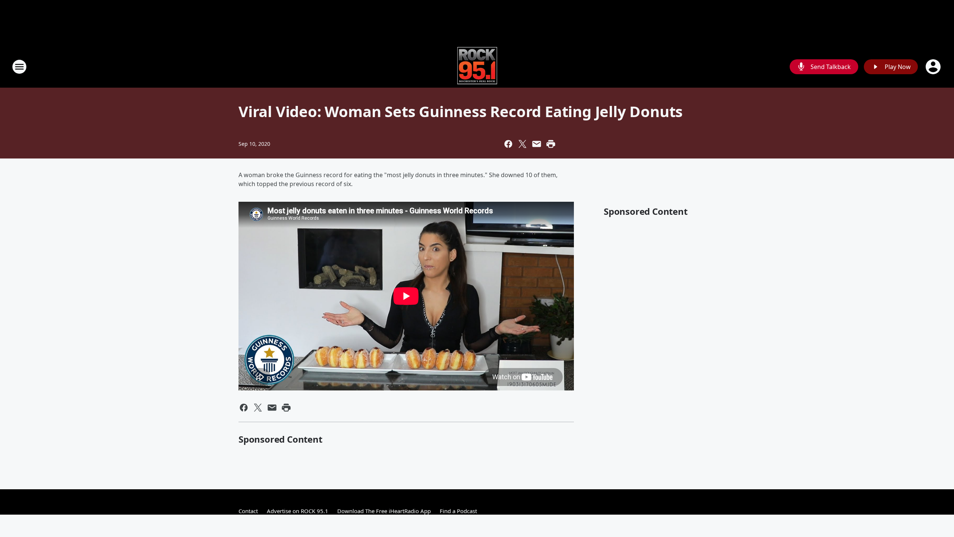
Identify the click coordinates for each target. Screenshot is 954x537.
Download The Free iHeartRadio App (384, 511)
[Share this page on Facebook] (508, 144)
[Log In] (934, 66)
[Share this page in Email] (536, 144)
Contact (248, 511)
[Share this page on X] (522, 144)
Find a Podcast (458, 511)
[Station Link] (477, 66)
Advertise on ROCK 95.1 (297, 511)
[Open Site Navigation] (19, 66)
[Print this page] (551, 144)
